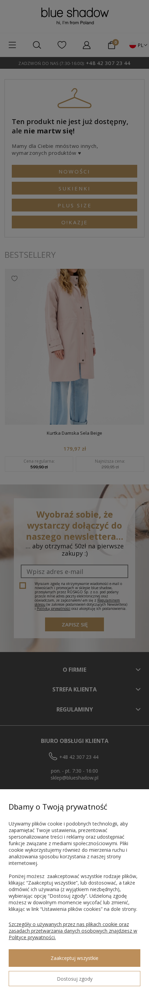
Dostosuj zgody (75, 978)
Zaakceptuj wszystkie (74, 958)
